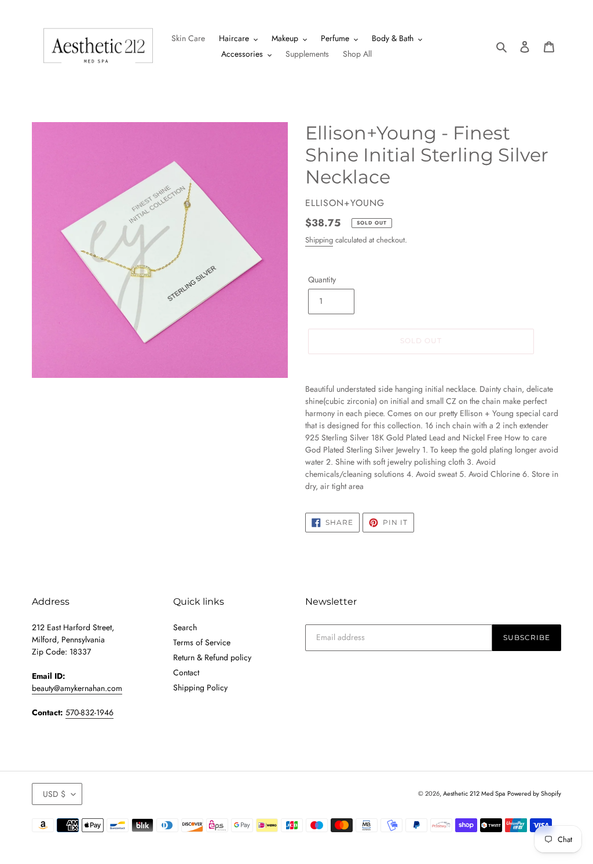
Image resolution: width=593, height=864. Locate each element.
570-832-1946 (89, 712)
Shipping (319, 239)
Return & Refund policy (212, 657)
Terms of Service (201, 642)
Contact (186, 672)
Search (185, 627)
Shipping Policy (200, 687)
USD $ (54, 794)
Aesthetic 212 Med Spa (474, 793)
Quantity (322, 279)
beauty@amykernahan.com (77, 688)
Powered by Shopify (534, 793)
